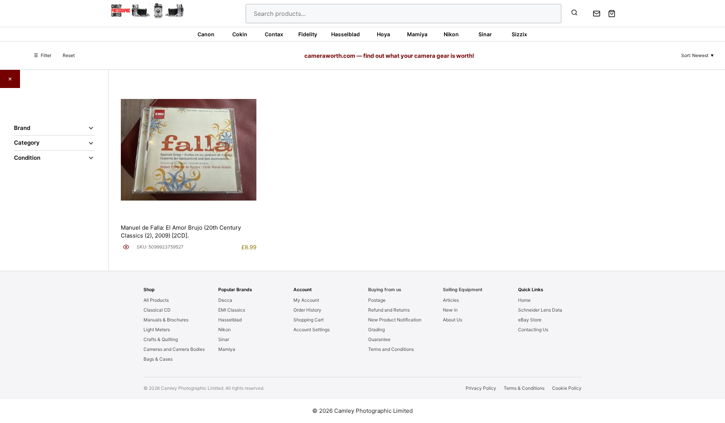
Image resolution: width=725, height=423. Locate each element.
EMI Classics (231, 310)
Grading (376, 329)
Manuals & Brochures (165, 320)
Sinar (223, 339)
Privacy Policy (481, 388)
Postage (377, 300)
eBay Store (529, 320)
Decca (225, 300)
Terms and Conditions (391, 349)
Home (524, 300)
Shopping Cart (308, 320)
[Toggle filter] (91, 128)
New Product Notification (394, 320)
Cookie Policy (567, 388)
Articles (451, 300)
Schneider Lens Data (540, 310)
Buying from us (384, 289)
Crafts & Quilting (160, 339)
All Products (156, 300)
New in (450, 310)
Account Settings (311, 329)
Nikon (224, 329)
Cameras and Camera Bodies (174, 349)
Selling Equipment (463, 289)
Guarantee (379, 339)
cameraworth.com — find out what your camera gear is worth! (389, 55)
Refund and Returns (389, 310)
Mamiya (226, 349)
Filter (42, 55)
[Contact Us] (596, 13)
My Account (306, 300)
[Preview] (126, 247)
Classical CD (157, 310)
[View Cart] (611, 13)
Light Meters (156, 329)
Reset (69, 55)
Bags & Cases (158, 359)
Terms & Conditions (524, 388)
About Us (452, 320)
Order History (307, 310)
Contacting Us (533, 329)
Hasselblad (230, 320)
